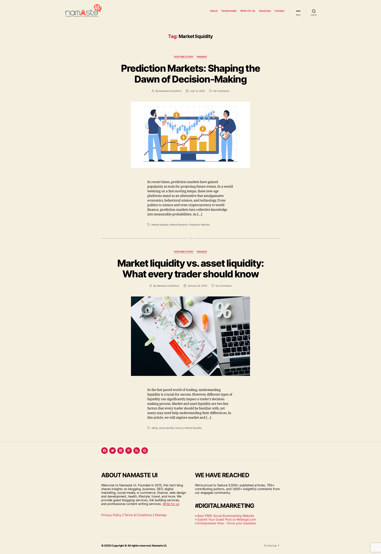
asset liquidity (166, 427)
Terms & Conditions (138, 515)
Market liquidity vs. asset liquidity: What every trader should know (190, 268)
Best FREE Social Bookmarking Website (225, 516)
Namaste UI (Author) (170, 90)
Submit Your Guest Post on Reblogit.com (226, 519)
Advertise (265, 10)
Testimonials (228, 10)
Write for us (171, 504)
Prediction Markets (199, 224)
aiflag (154, 427)
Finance (202, 56)
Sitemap (161, 515)
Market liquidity (160, 224)
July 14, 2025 (197, 90)
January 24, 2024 (197, 285)
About (213, 10)
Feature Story (183, 56)
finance (179, 427)
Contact (279, 10)
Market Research (179, 224)
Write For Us (247, 10)
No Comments (221, 90)
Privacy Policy (111, 515)
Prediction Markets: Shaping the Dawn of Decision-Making (190, 73)
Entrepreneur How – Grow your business (226, 523)
